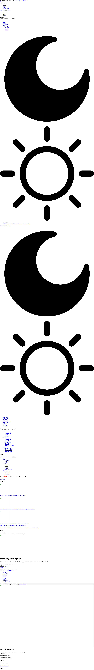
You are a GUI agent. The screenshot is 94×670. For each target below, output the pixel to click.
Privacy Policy (17, 0)
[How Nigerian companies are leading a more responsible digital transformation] (5, 520)
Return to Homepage (4, 566)
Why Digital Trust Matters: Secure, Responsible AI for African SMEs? (12, 495)
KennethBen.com (22, 584)
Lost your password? (4, 666)
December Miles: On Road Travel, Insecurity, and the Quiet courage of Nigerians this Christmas (17, 509)
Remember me (4, 663)
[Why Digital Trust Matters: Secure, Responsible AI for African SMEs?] (5, 492)
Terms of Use (24, 0)
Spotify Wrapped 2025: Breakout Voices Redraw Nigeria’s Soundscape (12, 525)
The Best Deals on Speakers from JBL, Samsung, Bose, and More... (16, 223)
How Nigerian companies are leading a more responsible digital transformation (14, 522)
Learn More (2, 479)
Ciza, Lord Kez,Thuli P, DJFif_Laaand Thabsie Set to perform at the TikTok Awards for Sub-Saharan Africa (19, 527)
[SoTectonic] (5, 225)
